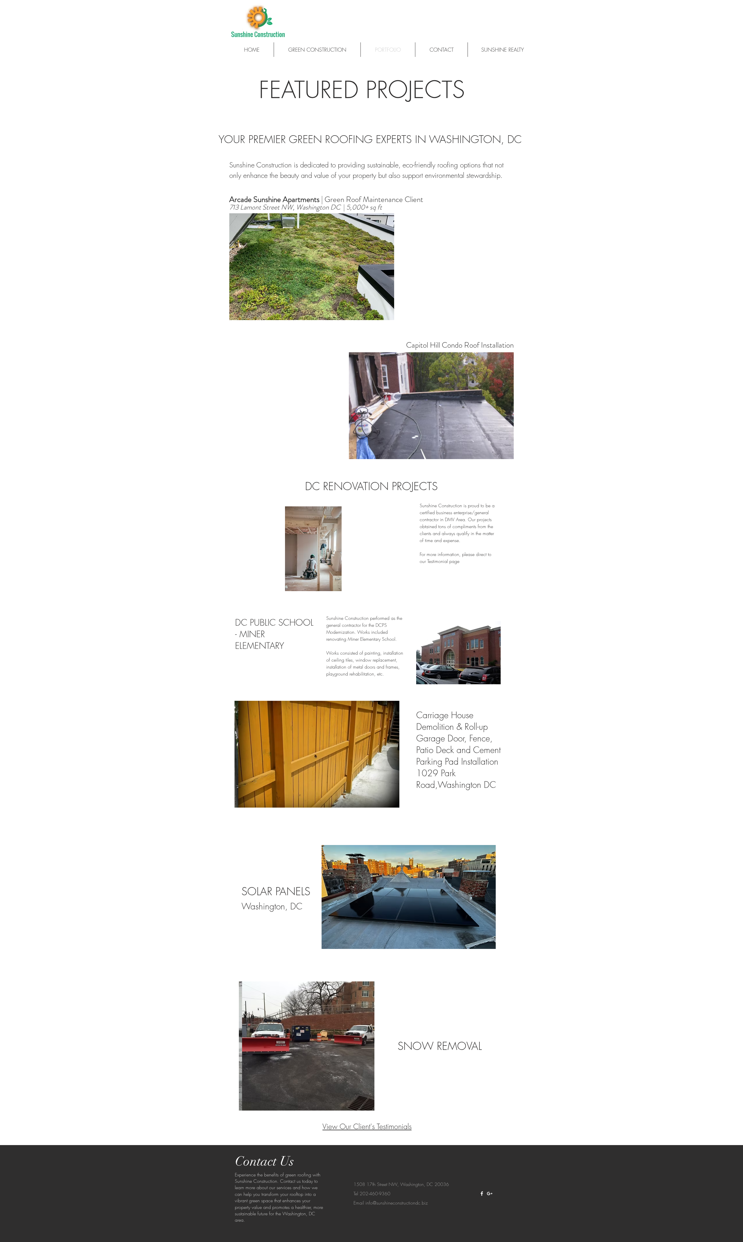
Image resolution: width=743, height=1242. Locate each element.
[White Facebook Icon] (482, 1193)
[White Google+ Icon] (490, 1193)
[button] (311, 266)
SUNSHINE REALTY (502, 49)
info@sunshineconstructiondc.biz (396, 1203)
